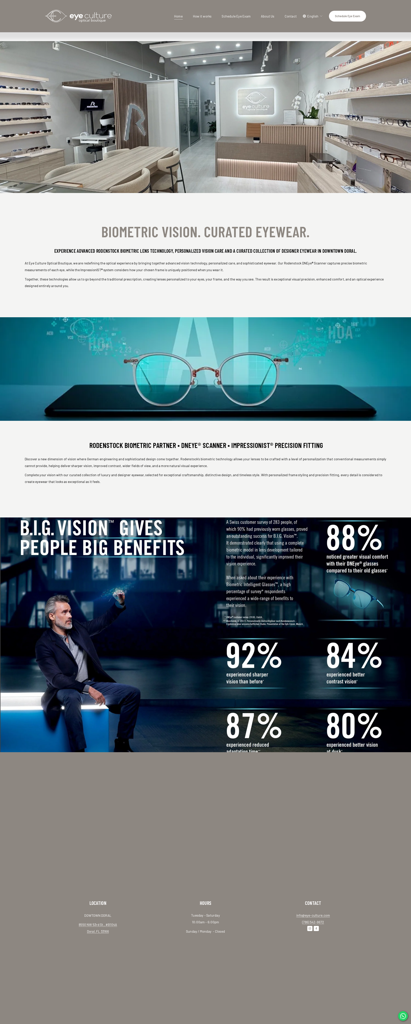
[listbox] (313, 16)
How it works (202, 16)
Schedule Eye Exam (236, 16)
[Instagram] (309, 928)
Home (178, 16)
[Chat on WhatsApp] (403, 1016)
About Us (267, 16)
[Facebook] (316, 928)
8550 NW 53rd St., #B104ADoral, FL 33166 (98, 928)
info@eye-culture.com (313, 915)
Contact (291, 16)
